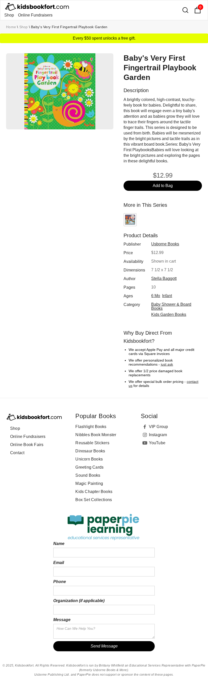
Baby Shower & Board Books (171, 306)
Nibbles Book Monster (95, 435)
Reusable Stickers (92, 443)
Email (58, 562)
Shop (9, 15)
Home (11, 27)
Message (62, 620)
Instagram (158, 435)
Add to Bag (163, 185)
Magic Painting (89, 483)
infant (167, 296)
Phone (59, 581)
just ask (167, 364)
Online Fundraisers (35, 15)
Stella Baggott (164, 278)
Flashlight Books (90, 426)
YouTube (157, 443)
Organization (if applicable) (79, 601)
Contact (17, 453)
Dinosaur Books (90, 451)
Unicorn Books (89, 459)
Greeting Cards (89, 467)
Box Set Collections (93, 500)
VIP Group (158, 426)
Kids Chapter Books (93, 491)
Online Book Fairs (26, 444)
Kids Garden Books (168, 314)
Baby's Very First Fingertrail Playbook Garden (69, 27)
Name (58, 543)
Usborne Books (165, 244)
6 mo (155, 296)
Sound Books (87, 475)
